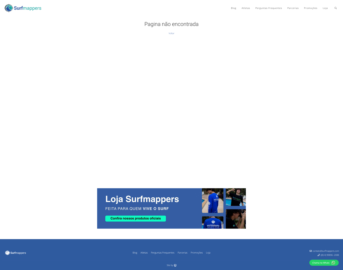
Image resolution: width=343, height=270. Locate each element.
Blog (135, 252)
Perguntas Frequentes (162, 252)
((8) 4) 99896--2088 (330, 254)
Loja (208, 252)
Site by (170, 265)
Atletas (144, 252)
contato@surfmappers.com (326, 250)
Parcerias (182, 252)
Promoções (197, 252)
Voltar (171, 33)
